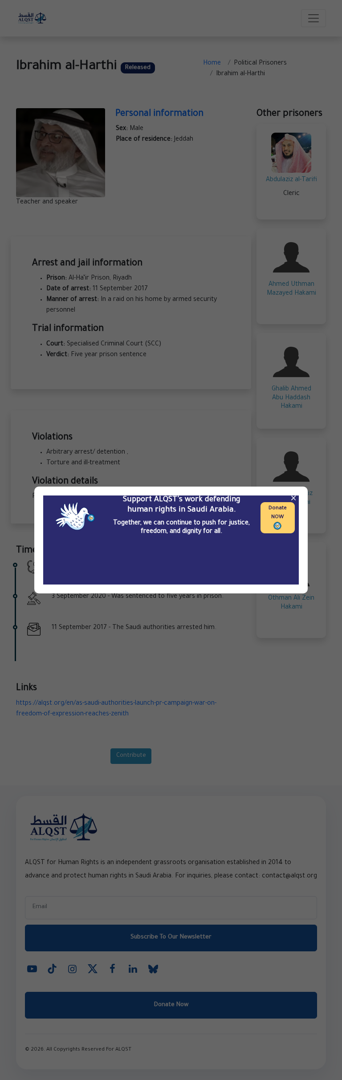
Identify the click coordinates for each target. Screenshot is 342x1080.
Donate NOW (278, 513)
